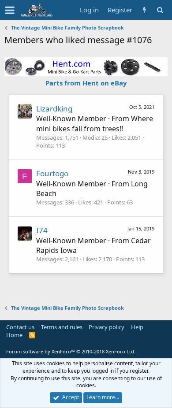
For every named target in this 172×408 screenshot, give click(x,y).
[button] (10, 10)
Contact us (20, 327)
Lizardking (54, 109)
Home (14, 335)
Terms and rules (61, 327)
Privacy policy (106, 327)
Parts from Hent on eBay (86, 82)
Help (137, 327)
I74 (42, 230)
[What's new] (144, 10)
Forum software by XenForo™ (70, 351)
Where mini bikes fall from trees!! (94, 123)
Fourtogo (52, 173)
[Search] (160, 10)
